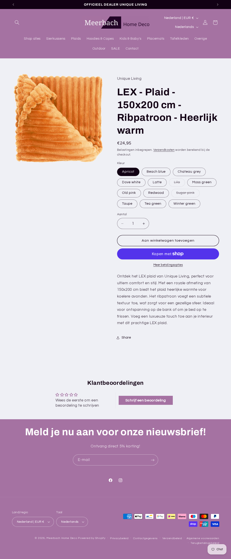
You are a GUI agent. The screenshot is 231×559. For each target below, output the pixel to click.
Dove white (131, 182)
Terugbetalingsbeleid (205, 543)
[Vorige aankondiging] (13, 4)
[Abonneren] (153, 459)
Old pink (129, 193)
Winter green (184, 203)
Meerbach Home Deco (61, 538)
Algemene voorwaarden (203, 538)
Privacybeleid (119, 538)
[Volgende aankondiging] (218, 4)
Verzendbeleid (172, 538)
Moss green (202, 182)
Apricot (128, 171)
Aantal (122, 214)
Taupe (127, 203)
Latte (157, 182)
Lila (179, 183)
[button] (17, 22)
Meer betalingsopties (168, 264)
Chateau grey (189, 171)
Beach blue (156, 171)
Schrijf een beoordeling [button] (145, 400)
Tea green (153, 203)
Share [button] (126, 337)
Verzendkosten (164, 150)
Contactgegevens (145, 538)
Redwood (156, 193)
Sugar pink (188, 194)
